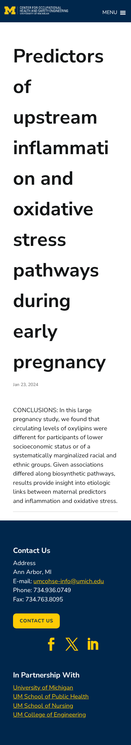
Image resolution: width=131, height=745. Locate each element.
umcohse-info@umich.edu (68, 581)
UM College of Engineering (49, 715)
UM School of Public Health (51, 696)
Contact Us (36, 621)
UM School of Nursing (43, 706)
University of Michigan (43, 688)
